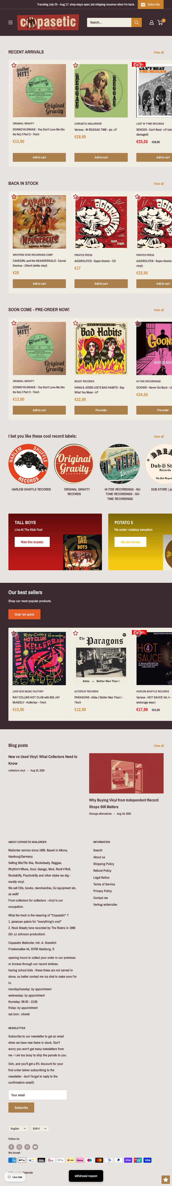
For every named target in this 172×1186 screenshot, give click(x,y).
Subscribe (154, 4)
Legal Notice (101, 877)
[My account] (152, 22)
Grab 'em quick (24, 614)
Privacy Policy (102, 891)
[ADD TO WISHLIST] (14, 65)
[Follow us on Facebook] (11, 1147)
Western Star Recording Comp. (33, 255)
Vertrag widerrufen (105, 904)
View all (159, 52)
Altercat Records (86, 691)
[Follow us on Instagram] (19, 1147)
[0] (160, 22)
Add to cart (39, 157)
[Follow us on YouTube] (35, 1147)
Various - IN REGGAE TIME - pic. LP (95, 129)
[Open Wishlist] (166, 1180)
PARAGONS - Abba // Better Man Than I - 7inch (98, 699)
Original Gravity (23, 123)
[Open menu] (10, 22)
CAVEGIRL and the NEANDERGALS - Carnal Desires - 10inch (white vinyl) (39, 263)
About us (99, 857)
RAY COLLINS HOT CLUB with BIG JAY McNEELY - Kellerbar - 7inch (36, 699)
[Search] (136, 22)
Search (97, 850)
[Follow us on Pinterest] (27, 1147)
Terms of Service (104, 884)
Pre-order (101, 410)
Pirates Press (83, 255)
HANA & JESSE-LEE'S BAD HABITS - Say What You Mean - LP (99, 389)
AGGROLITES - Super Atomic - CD (95, 261)
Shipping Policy (103, 863)
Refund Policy (102, 870)
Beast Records (84, 381)
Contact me (100, 897)
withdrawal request (86, 1176)
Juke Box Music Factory (28, 691)
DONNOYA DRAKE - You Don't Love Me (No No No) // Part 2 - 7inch (39, 131)
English (15, 1128)
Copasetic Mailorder (88, 123)
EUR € (36, 1128)
